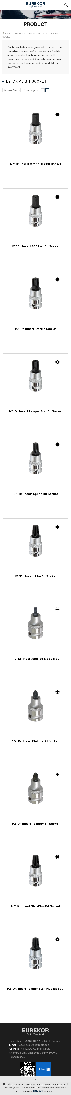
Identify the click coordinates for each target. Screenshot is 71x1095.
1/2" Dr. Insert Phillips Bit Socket (35, 712)
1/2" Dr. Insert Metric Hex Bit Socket (35, 135)
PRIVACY (38, 1091)
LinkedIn (43, 1069)
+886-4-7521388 (25, 1041)
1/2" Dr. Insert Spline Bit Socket (35, 464)
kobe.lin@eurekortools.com (34, 1044)
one (43, 90)
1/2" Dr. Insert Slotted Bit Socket (35, 629)
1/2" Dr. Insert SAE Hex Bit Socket (35, 217)
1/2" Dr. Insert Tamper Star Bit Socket (35, 382)
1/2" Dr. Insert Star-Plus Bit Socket (35, 877)
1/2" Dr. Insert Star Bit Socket (35, 299)
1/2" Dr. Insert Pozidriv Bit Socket (35, 794)
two (47, 90)
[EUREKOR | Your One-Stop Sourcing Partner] (35, 5)
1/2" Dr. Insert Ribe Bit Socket (35, 547)
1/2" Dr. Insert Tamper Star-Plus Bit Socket (35, 959)
